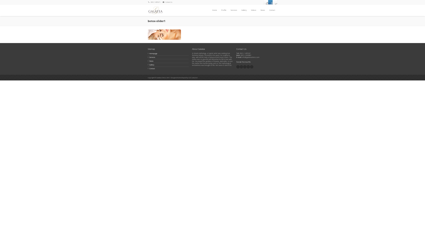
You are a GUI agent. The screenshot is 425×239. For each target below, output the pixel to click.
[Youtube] (270, 2)
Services (234, 10)
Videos (253, 10)
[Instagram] (275, 2)
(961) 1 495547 (155, 2)
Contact (272, 10)
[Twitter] (241, 66)
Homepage (153, 53)
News (263, 10)
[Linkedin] (244, 66)
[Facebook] (266, 2)
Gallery (244, 10)
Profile (223, 10)
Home (214, 10)
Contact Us (168, 2)
